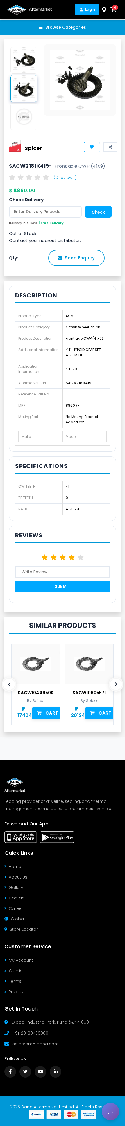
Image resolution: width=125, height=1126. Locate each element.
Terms (15, 981)
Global (18, 919)
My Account (21, 960)
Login (90, 9)
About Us (18, 877)
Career (16, 908)
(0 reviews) (65, 177)
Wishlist (16, 971)
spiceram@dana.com (35, 1044)
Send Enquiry (80, 258)
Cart (51, 713)
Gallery (16, 887)
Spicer (33, 148)
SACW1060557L (89, 692)
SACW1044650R (36, 692)
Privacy (16, 992)
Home (15, 867)
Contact (17, 898)
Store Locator (24, 929)
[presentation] (9, 684)
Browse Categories (65, 27)
